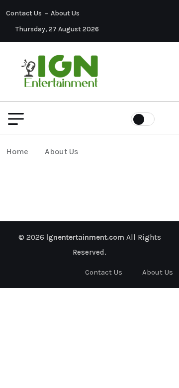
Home (19, 151)
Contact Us (24, 13)
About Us (65, 13)
